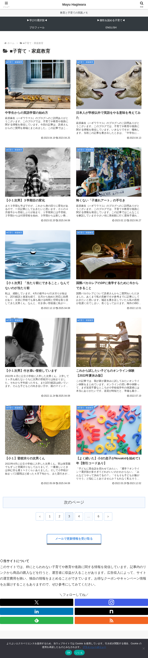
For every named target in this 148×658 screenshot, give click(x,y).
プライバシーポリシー (94, 647)
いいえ (79, 652)
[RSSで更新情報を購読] (111, 620)
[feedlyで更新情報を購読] (36, 620)
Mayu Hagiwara (74, 4)
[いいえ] (143, 648)
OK (68, 652)
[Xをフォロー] (36, 602)
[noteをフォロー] (111, 611)
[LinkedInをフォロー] (36, 611)
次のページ (74, 502)
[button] (137, 530)
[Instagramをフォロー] (111, 602)
